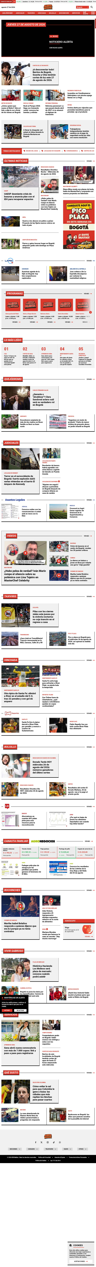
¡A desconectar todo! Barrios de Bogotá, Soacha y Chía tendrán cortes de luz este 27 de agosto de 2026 (44, 75)
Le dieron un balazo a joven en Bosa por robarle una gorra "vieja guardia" (80, 562)
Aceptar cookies (79, 1261)
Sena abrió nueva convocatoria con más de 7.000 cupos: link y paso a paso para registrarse (48, 359)
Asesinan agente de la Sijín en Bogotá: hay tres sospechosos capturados (31, 275)
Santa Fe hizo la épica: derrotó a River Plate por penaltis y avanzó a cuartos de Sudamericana (31, 726)
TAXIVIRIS (31, 13)
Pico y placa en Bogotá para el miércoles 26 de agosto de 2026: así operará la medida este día (79, 640)
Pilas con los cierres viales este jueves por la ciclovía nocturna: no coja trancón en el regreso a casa (44, 616)
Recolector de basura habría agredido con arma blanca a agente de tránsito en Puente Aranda (50, 469)
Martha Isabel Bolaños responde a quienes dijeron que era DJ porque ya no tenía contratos (80, 577)
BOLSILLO (52, 13)
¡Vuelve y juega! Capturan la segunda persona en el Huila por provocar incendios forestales (85, 361)
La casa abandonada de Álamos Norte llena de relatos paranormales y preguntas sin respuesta (30, 1116)
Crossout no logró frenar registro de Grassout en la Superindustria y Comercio (77, 512)
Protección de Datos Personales (78, 1157)
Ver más (89, 161)
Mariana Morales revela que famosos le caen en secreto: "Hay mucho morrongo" (51, 935)
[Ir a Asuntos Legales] (15, 500)
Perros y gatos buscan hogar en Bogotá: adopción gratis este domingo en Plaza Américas (38, 245)
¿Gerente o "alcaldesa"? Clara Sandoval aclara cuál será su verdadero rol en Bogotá (43, 399)
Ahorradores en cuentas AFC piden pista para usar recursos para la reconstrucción (29, 820)
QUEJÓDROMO (7, 13)
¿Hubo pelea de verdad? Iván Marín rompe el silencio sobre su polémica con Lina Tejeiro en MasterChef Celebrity (49, 203)
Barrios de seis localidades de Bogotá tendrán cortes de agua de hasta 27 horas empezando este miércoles (51, 1059)
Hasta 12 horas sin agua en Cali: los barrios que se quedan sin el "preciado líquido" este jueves (10, 360)
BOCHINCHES (64, 13)
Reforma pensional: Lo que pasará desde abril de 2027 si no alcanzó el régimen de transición (54, 110)
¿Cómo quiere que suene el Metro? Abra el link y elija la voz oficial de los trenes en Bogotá (11, 109)
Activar (7, 1010)
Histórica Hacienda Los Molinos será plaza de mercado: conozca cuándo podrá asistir (42, 971)
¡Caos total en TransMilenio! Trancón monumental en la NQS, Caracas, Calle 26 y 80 (31, 640)
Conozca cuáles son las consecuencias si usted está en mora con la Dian (31, 512)
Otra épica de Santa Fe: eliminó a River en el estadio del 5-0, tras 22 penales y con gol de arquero (66, 361)
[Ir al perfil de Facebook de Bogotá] (35, 1142)
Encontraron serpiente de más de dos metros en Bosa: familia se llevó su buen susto (31, 423)
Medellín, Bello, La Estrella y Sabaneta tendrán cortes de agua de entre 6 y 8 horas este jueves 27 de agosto (29, 360)
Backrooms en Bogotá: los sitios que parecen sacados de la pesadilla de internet (79, 1116)
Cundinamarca (72, 151)
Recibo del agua (32, 151)
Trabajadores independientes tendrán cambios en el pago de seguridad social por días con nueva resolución (80, 133)
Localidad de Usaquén (52, 151)
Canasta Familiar (6, 1)
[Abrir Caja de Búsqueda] (92, 7)
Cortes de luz (89, 151)
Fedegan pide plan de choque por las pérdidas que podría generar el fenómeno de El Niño (31, 869)
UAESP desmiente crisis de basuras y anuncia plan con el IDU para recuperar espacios (19, 197)
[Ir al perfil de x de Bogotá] (41, 1142)
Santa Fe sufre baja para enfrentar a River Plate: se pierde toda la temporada (51, 684)
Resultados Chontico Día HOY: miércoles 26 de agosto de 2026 (32, 791)
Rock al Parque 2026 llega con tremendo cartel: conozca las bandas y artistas (31, 109)
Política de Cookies (81, 1257)
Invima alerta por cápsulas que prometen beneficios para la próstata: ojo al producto (80, 110)
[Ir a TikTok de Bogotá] (54, 1142)
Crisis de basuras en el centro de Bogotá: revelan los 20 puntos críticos (80, 548)
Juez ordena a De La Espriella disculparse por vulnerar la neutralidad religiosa (78, 275)
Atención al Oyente (60, 1157)
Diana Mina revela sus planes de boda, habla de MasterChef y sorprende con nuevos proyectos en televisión (78, 191)
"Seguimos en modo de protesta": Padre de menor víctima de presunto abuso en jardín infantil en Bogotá (79, 423)
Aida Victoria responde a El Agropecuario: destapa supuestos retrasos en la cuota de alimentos (50, 916)
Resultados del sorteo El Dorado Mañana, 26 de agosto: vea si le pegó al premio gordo (78, 791)
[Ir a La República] (7, 806)
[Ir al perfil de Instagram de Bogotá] (48, 1142)
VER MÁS (15, 322)
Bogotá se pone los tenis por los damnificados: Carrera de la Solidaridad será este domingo (31, 995)
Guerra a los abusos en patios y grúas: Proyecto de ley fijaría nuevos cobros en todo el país (38, 223)
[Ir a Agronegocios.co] (43, 841)
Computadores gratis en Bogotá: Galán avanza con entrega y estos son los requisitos (50, 1039)
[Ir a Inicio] (48, 7)
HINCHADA (42, 13)
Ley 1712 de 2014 (55, 1160)
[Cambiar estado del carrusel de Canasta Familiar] (14, 1)
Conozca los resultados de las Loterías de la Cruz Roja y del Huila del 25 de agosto (79, 869)
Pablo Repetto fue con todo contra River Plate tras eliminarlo (79, 726)
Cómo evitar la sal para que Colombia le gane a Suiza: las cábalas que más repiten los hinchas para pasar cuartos (43, 1093)
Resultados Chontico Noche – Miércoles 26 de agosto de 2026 (50, 172)
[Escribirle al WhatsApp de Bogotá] (60, 1142)
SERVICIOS (76, 13)
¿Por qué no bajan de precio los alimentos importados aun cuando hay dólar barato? (79, 820)
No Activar (20, 1010)
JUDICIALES (20, 13)
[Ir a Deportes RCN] (12, 713)
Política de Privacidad (44, 1157)
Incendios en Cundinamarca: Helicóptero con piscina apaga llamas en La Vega (80, 95)
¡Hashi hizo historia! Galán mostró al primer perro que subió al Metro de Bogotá (79, 995)
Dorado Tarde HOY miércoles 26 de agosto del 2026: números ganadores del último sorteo (43, 767)
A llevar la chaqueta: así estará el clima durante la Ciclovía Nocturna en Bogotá (33, 133)
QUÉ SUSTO (85, 13)
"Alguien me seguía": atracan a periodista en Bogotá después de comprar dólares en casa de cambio (51, 488)
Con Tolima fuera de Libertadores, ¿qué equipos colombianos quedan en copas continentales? (51, 701)
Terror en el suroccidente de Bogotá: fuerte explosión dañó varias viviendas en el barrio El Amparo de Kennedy (19, 480)
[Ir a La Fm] (9, 261)
